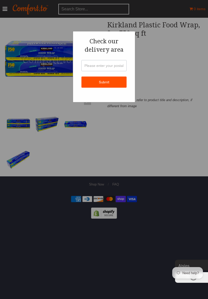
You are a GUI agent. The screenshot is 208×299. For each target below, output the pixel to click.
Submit (104, 82)
